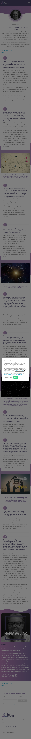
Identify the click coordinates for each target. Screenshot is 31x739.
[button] (8, 377)
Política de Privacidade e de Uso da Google (13, 374)
